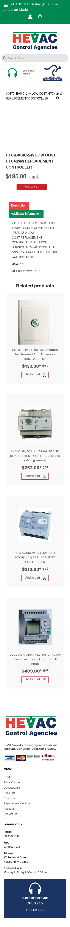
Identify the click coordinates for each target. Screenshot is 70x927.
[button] (58, 98)
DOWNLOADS (12, 788)
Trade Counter (12, 782)
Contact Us (10, 814)
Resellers (9, 798)
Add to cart (32, 186)
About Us (9, 809)
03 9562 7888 (28, 73)
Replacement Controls (17, 803)
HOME (8, 777)
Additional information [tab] (26, 214)
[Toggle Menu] (5, 5)
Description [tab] (18, 205)
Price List (9, 793)
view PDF (18, 264)
